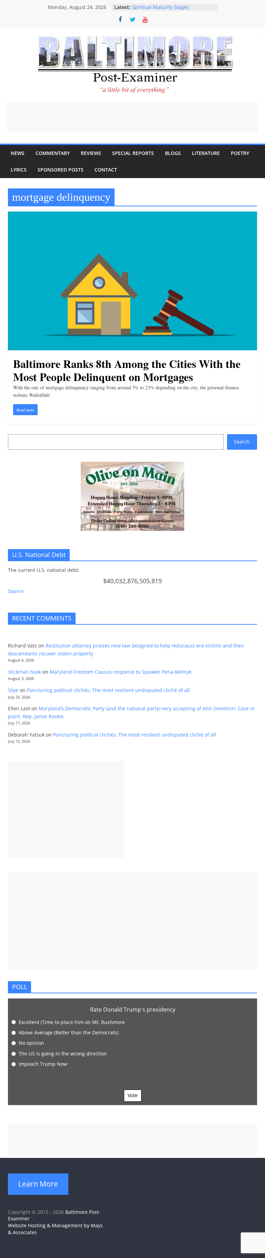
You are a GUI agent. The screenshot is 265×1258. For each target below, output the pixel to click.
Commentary (53, 153)
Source (16, 591)
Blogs (173, 153)
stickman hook (24, 672)
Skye (13, 690)
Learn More (38, 1184)
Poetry (240, 153)
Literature (206, 153)
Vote (133, 1095)
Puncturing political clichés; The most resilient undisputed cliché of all (108, 690)
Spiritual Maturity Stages (160, 7)
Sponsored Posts (61, 169)
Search (242, 441)
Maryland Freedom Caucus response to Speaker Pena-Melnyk (121, 672)
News (17, 153)
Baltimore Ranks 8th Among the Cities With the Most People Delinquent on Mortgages (127, 370)
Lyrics (19, 169)
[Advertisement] (132, 117)
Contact (106, 169)
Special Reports (133, 153)
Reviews (91, 153)
